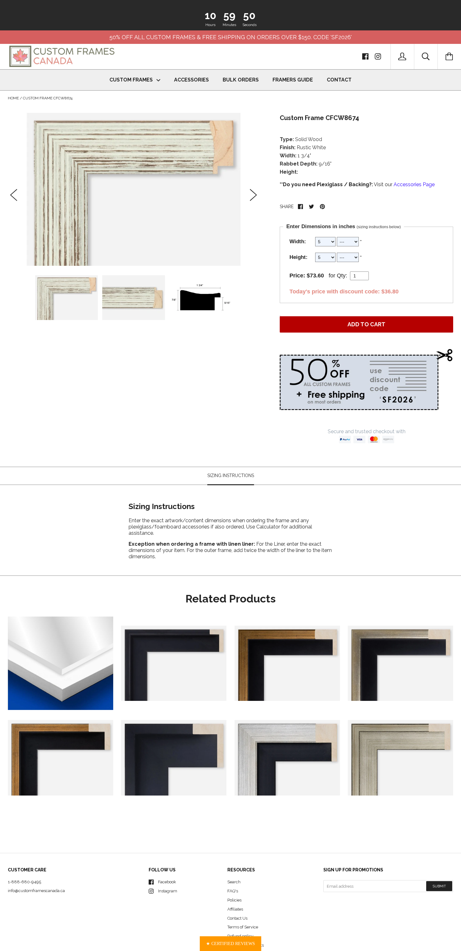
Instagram (167, 891)
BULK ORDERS (241, 80)
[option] (134, 189)
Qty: (342, 275)
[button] (230, 943)
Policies (234, 900)
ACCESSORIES (191, 80)
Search (234, 882)
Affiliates (235, 909)
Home (13, 98)
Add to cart (366, 324)
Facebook (167, 882)
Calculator (268, 527)
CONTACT (339, 80)
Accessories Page (414, 184)
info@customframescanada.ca (36, 890)
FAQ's (232, 891)
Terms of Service (242, 927)
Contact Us (237, 918)
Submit (439, 886)
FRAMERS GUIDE (293, 80)
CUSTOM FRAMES (131, 80)
